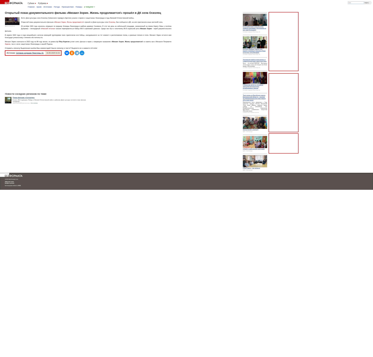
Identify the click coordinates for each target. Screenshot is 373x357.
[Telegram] (77, 53)
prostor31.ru (11, 26)
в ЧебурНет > (89, 7)
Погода (57, 7)
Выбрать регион (9, 183)
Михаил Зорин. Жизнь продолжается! (69, 22)
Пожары (79, 7)
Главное (31, 7)
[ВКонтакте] (66, 53)
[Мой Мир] (82, 53)
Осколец (112, 22)
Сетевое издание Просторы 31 (30, 53)
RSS (19, 185)
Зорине (7, 44)
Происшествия (68, 7)
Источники (47, 7)
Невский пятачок (48, 29)
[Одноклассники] (72, 53)
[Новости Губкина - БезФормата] (11, 2)
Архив (39, 7)
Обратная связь (9, 181)
